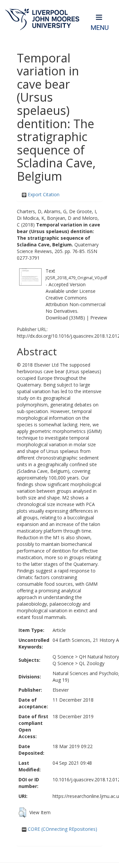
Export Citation (43, 194)
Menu (100, 28)
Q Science (63, 656)
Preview (98, 317)
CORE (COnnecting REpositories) (61, 829)
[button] (22, 813)
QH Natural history (99, 656)
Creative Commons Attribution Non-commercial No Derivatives (75, 304)
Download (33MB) (65, 317)
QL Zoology (91, 663)
